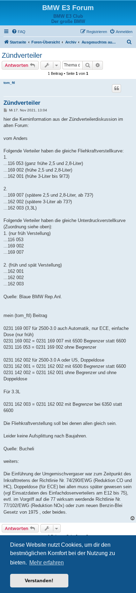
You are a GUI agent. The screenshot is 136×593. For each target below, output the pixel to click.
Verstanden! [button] (39, 580)
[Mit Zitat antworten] (116, 88)
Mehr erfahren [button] (46, 563)
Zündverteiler (22, 55)
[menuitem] (18, 31)
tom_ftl (9, 83)
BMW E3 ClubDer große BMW (68, 19)
